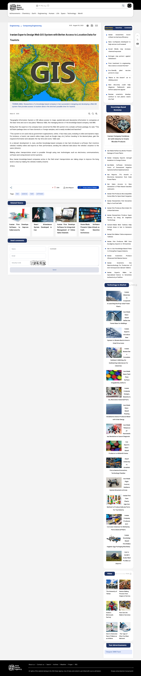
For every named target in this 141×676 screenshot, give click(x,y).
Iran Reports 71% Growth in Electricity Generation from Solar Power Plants (119, 177)
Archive (55, 664)
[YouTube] (137, 43)
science (24, 194)
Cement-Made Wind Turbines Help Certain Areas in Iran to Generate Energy (119, 227)
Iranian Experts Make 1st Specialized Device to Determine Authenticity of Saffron (119, 275)
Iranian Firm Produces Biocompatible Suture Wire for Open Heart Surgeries (119, 195)
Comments (128, 28)
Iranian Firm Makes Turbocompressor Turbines (119, 235)
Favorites (119, 28)
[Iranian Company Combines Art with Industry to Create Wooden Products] (118, 124)
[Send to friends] (96, 25)
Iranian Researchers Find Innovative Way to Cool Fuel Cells (119, 202)
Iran (17, 194)
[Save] (92, 26)
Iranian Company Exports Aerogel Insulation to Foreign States (119, 159)
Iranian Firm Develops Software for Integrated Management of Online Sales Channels (66, 228)
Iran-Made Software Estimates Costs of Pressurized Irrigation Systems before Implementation (119, 167)
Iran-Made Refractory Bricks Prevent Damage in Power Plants (119, 152)
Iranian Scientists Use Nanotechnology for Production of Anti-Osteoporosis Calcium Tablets (119, 265)
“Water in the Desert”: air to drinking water (119, 79)
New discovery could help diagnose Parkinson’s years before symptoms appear (119, 87)
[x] (137, 39)
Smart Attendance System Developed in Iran (43, 227)
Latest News (109, 28)
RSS (76, 664)
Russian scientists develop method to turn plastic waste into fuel (119, 96)
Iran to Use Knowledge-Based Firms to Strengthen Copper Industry (119, 250)
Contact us (40, 664)
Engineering (14, 26)
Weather (63, 664)
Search (48, 664)
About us (32, 664)
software (40, 194)
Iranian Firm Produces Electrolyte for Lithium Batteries (119, 209)
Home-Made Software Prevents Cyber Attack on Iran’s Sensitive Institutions (90, 228)
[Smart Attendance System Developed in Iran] (42, 214)
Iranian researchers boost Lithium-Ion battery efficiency (119, 36)
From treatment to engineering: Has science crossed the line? (119, 64)
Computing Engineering (32, 26)
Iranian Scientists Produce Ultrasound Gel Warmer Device (119, 257)
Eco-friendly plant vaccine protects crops (119, 72)
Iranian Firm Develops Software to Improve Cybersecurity (18, 227)
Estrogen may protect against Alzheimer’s (119, 57)
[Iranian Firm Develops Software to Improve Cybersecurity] (19, 214)
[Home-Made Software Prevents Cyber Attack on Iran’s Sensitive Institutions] (90, 214)
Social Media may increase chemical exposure (119, 50)
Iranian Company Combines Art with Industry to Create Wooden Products (118, 139)
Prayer (70, 664)
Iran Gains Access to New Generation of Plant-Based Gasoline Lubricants (119, 186)
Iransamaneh (129, 671)
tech (31, 194)
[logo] (19, 7)
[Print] (88, 26)
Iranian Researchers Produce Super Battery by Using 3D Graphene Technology (119, 217)
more (133, 285)
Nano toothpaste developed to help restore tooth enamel (119, 43)
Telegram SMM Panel (113, 652)
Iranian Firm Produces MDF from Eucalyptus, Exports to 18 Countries (119, 243)
